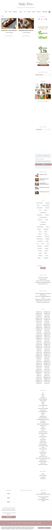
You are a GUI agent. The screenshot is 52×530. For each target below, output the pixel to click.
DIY (25, 11)
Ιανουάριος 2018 (39, 353)
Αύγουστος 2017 (47, 356)
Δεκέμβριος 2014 (47, 378)
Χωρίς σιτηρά (43, 462)
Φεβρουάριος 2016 (39, 370)
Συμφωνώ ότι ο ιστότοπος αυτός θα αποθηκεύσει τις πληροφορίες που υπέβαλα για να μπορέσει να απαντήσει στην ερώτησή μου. (8, 509)
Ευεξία (20, 11)
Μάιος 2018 (39, 350)
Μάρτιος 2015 (39, 377)
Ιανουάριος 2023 (39, 311)
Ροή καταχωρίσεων (43, 475)
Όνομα (8, 493)
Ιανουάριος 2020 (39, 335)
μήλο (43, 243)
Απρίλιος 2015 (47, 375)
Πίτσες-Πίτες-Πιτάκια (43, 431)
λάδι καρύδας (40, 241)
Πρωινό (43, 434)
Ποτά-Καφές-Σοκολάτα (43, 433)
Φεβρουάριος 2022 (39, 318)
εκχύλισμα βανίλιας (42, 217)
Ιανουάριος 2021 (39, 325)
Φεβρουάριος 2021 (47, 324)
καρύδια (46, 234)
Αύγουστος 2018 (47, 347)
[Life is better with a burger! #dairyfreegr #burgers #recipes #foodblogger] (48, 96)
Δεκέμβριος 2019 (47, 335)
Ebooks (33, 11)
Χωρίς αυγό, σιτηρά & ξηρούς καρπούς (43, 458)
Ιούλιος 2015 (39, 374)
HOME (12, 523)
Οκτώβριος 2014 (47, 380)
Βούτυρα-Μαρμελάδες (43, 405)
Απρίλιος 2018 (47, 350)
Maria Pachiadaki (10, 32)
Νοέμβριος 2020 (39, 327)
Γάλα (43, 406)
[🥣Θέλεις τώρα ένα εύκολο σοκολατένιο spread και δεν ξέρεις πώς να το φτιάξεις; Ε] (48, 91)
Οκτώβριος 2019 (47, 336)
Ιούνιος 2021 (39, 322)
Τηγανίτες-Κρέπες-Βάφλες (43, 445)
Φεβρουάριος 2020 (47, 333)
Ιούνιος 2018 (47, 349)
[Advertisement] (43, 114)
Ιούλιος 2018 (39, 349)
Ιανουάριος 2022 (47, 318)
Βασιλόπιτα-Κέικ (46, 302)
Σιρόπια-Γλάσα (43, 441)
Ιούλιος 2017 (39, 358)
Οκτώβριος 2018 (47, 346)
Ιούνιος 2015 (47, 374)
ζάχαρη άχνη (43, 222)
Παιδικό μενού (43, 428)
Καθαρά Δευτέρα (43, 416)
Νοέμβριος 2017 (39, 355)
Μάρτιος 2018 (39, 352)
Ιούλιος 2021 (47, 321)
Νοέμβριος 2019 (39, 336)
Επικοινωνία (44, 11)
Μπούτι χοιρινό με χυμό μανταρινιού (43, 280)
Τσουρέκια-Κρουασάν (43, 448)
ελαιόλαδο (40, 219)
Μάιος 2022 (39, 316)
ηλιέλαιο (39, 229)
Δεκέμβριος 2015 (39, 372)
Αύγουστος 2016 (39, 366)
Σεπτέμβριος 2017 (39, 356)
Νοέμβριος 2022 (39, 313)
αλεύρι (38, 205)
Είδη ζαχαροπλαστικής (43, 411)
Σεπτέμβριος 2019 (39, 338)
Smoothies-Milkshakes (43, 399)
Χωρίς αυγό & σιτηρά (43, 456)
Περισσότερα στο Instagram (43, 101)
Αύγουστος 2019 (47, 338)
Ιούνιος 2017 (47, 358)
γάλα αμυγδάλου (43, 212)
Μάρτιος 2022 (47, 316)
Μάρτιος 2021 (39, 324)
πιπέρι (40, 253)
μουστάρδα (40, 248)
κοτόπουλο (47, 236)
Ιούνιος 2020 (47, 330)
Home (6, 11)
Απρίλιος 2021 (47, 322)
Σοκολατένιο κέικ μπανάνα (9, 30)
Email (8, 497)
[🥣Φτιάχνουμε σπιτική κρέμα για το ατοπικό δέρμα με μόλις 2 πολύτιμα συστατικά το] (37, 96)
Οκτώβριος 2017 (47, 355)
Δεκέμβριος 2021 (39, 319)
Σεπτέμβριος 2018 (39, 347)
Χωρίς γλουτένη (43, 459)
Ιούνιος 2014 (47, 383)
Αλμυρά (43, 402)
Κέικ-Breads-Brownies (43, 417)
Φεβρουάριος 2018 (47, 352)
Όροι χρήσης (43, 492)
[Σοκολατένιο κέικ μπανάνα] (9, 23)
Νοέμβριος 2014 (39, 380)
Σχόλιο (8, 501)
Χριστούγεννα (43, 453)
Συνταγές (15, 11)
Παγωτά (43, 427)
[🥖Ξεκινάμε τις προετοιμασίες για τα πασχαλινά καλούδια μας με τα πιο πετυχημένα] (42, 91)
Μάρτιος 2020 (39, 333)
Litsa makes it (43, 397)
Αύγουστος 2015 (47, 372)
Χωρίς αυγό (43, 455)
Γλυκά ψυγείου (43, 410)
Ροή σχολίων (43, 477)
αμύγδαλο (47, 207)
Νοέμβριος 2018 (39, 346)
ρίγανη (46, 255)
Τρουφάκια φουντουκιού (26, 30)
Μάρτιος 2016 (47, 369)
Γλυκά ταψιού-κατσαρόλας (43, 408)
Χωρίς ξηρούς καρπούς (43, 461)
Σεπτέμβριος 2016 (47, 364)
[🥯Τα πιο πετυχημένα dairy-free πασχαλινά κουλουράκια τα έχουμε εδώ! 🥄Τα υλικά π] (37, 91)
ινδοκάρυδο (46, 229)
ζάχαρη (46, 219)
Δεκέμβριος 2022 (47, 311)
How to (28, 11)
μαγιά (48, 243)
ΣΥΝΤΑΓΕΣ (19, 523)
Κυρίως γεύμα (43, 420)
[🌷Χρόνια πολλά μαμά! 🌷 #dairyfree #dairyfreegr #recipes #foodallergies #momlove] (37, 85)
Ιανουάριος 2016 (47, 370)
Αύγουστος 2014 (47, 381)
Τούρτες (43, 447)
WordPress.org (43, 478)
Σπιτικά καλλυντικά (43, 444)
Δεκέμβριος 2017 (47, 353)
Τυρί (43, 450)
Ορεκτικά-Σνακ (43, 425)
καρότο (40, 234)
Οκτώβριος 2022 (47, 313)
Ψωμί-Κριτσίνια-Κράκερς (43, 464)
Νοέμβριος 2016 (39, 364)
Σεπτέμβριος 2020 (39, 328)
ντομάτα (40, 250)
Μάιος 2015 (39, 375)
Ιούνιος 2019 (47, 339)
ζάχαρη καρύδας (43, 224)
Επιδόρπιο (43, 413)
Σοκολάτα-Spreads (43, 442)
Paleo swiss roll (47, 300)
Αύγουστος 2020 (47, 328)
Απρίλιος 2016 (39, 369)
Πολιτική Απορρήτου (47, 161)
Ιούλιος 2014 (39, 383)
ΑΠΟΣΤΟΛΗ (8, 516)
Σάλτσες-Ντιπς (43, 439)
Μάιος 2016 (47, 367)
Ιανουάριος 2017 (39, 363)
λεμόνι (47, 241)
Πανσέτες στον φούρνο (46, 299)
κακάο (40, 231)
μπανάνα (46, 248)
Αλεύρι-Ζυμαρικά (43, 400)
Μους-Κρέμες (43, 422)
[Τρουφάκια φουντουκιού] (26, 23)
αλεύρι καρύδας (39, 207)
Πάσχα (43, 430)
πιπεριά (45, 253)
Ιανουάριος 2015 (39, 378)
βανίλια (45, 210)
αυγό (40, 210)
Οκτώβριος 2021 (47, 319)
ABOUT (15, 523)
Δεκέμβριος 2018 (47, 344)
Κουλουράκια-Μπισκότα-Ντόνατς (43, 419)
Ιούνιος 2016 (39, 367)
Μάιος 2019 (39, 341)
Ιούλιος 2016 (47, 366)
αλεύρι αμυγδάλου (45, 205)
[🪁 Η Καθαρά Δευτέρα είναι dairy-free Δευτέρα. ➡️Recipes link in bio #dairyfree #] (42, 96)
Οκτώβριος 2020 (47, 327)
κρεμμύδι (47, 238)
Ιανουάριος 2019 (39, 344)
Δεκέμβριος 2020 (47, 325)
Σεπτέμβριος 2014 (39, 381)
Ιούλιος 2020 (39, 330)
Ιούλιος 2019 (39, 339)
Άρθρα (10, 11)
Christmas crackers (43, 174)
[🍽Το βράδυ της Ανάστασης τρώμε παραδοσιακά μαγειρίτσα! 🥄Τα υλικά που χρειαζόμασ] (42, 85)
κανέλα (45, 231)
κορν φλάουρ (39, 236)
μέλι (38, 243)
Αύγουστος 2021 (39, 321)
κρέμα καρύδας (39, 238)
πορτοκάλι (40, 255)
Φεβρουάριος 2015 (47, 377)
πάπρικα (46, 250)
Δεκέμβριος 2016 (47, 363)
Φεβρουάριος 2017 (47, 361)
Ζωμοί (43, 414)
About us (39, 11)
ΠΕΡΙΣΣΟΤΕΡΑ (9, 35)
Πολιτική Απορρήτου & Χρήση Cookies (43, 494)
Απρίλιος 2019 (47, 341)
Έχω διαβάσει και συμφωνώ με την (43, 161)
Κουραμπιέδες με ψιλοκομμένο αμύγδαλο (43, 282)
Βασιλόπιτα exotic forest (44, 187)
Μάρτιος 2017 (39, 361)
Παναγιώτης (37, 299)
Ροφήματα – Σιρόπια (43, 436)
